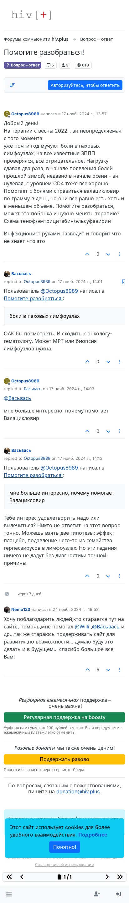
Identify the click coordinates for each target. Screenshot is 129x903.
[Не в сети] (7, 273)
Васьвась (21, 273)
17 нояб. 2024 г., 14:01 (80, 281)
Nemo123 (20, 609)
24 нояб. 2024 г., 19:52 (76, 609)
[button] (9, 894)
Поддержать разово (64, 759)
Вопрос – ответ (25, 65)
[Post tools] (120, 254)
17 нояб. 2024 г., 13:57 (84, 113)
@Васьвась (17, 398)
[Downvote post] (108, 254)
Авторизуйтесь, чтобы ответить (85, 85)
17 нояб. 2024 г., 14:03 (71, 388)
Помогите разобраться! (33, 298)
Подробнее (92, 835)
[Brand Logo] (31, 15)
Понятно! (64, 847)
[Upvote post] (87, 254)
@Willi (82, 626)
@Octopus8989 (59, 291)
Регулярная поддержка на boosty (65, 717)
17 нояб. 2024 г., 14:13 (80, 458)
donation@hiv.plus (78, 791)
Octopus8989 (25, 113)
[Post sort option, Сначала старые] (12, 85)
